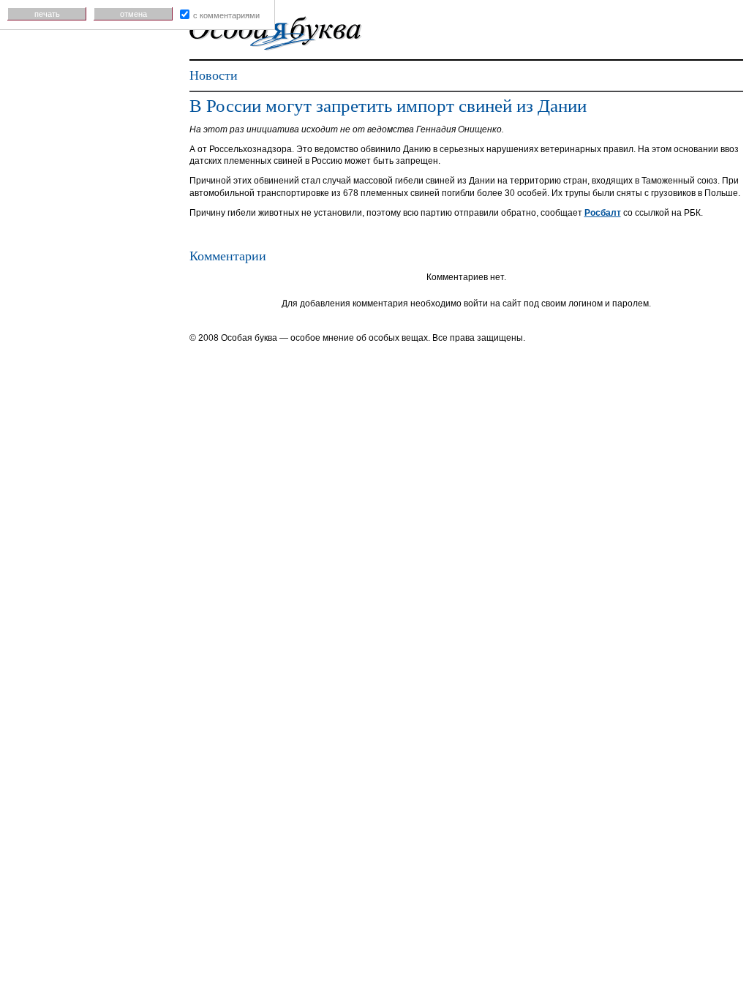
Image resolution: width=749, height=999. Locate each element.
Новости (213, 75)
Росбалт (602, 213)
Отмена (133, 14)
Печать (47, 14)
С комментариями (226, 15)
